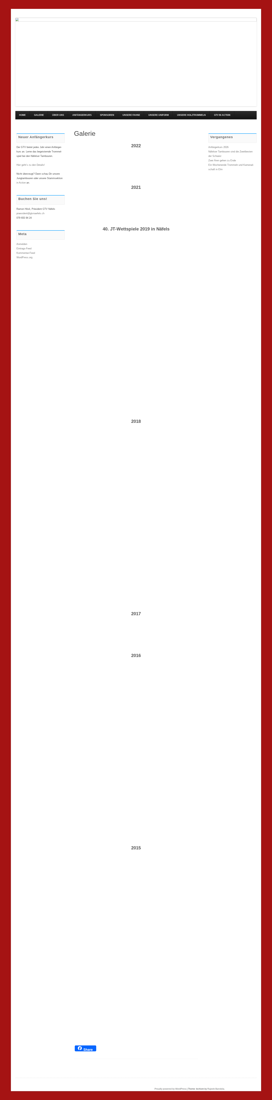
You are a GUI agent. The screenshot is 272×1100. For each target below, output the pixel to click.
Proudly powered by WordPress (170, 1089)
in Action (21, 182)
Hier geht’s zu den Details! (30, 165)
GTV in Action (222, 115)
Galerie (39, 115)
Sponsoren (107, 115)
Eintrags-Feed (23, 248)
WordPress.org (24, 257)
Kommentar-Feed (25, 253)
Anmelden (21, 244)
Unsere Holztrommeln (191, 115)
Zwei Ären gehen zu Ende (222, 160)
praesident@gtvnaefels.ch (30, 213)
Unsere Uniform (158, 115)
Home (22, 115)
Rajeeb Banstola (215, 1089)
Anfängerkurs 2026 (218, 147)
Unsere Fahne (131, 115)
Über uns (58, 115)
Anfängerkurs (82, 115)
